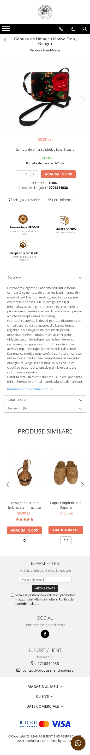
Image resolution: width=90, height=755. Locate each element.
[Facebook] (45, 634)
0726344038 (47, 663)
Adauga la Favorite (26, 200)
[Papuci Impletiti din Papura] (66, 470)
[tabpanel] (45, 95)
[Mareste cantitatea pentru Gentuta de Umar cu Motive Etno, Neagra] (33, 174)
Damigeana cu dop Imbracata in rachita (24, 505)
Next (82, 100)
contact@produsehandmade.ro (48, 670)
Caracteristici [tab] (16, 399)
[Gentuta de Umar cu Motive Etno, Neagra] (45, 95)
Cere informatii (62, 200)
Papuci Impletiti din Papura (66, 505)
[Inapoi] (3, 40)
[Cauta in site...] (84, 29)
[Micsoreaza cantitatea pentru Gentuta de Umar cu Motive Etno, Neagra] (19, 174)
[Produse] (6, 30)
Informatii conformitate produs (29, 389)
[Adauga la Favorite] (24, 540)
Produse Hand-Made (45, 50)
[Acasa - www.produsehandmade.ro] (45, 12)
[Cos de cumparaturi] (73, 29)
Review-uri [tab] (17, 408)
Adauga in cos (58, 174)
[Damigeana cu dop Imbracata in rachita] (24, 470)
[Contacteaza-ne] (61, 29)
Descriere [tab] (14, 277)
